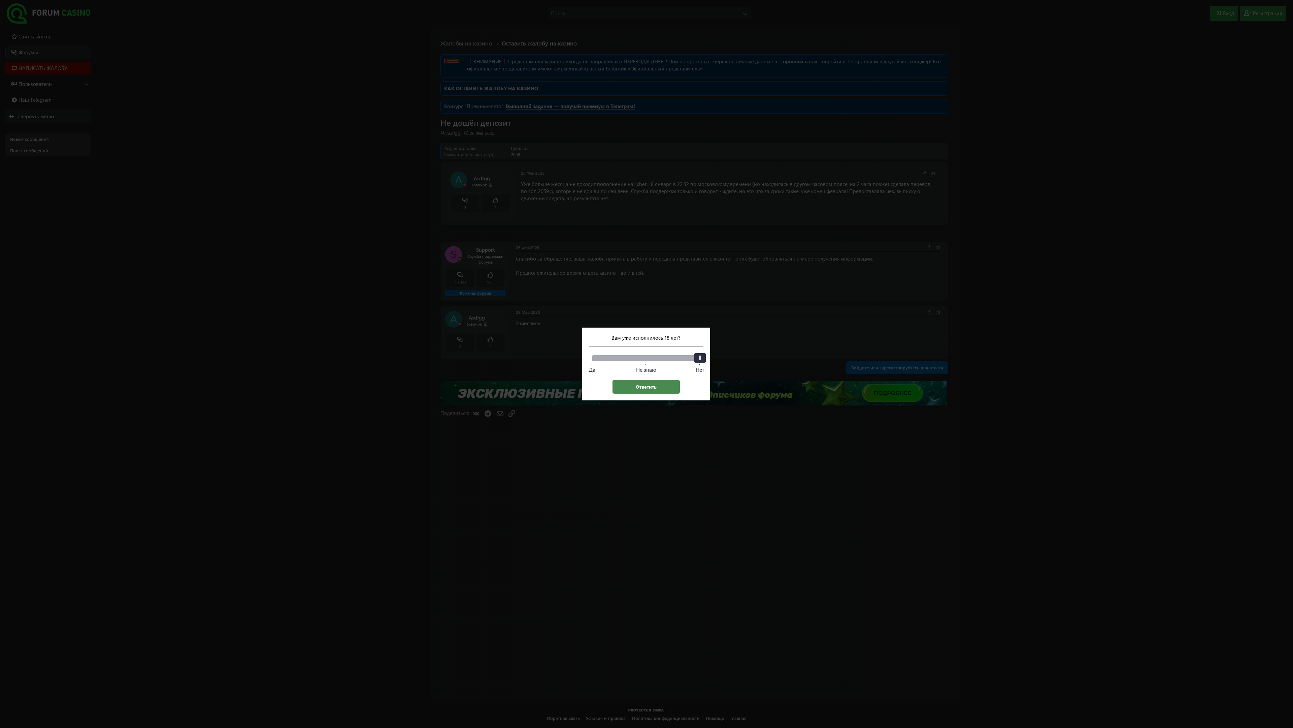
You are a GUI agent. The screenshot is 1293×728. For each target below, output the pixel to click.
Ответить (646, 387)
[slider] (700, 358)
